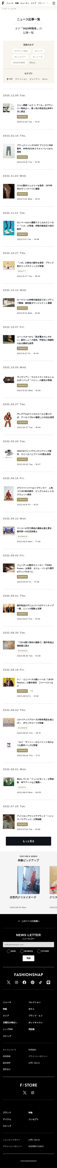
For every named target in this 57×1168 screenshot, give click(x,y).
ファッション (21, 79)
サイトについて (9, 1050)
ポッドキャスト (35, 1022)
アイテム (7, 1119)
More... (33, 62)
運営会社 (7, 1069)
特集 (17, 3)
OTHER (45, 951)
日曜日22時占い (10, 1022)
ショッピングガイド (11, 1140)
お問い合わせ (34, 1063)
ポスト (31, 1009)
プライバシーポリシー (38, 1056)
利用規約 (32, 1050)
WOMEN (28, 951)
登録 (28, 958)
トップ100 (8, 1029)
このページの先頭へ (30, 921)
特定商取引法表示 (36, 1146)
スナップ (7, 1036)
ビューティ (24, 3)
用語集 (31, 1029)
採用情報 (7, 1056)
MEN (13, 951)
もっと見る (28, 841)
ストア (33, 3)
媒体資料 (7, 1063)
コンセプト (33, 1119)
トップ (4, 8)
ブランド (7, 1112)
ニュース (9, 3)
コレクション (34, 1002)
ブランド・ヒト (44, 3)
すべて (10, 79)
